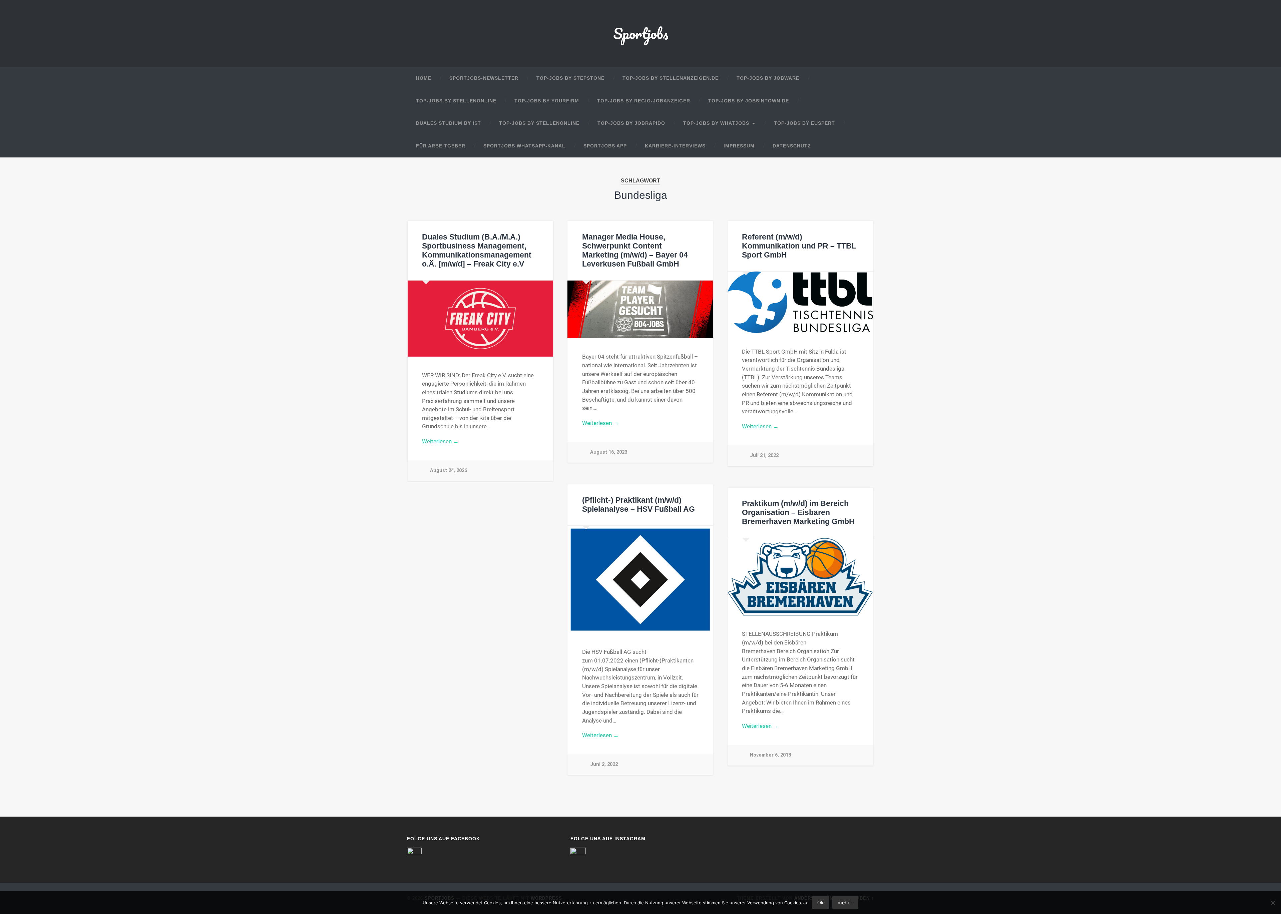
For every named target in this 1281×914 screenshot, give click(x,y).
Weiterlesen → (440, 441)
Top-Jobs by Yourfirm (546, 100)
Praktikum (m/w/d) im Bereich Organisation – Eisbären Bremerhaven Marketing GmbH (798, 512)
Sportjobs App (605, 145)
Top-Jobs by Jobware (768, 78)
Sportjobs (640, 33)
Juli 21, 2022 (764, 455)
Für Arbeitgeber (440, 145)
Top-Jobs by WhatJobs (716, 123)
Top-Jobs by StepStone (570, 78)
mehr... (845, 902)
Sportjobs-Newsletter (483, 78)
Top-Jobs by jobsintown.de (748, 100)
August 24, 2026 (448, 470)
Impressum (739, 145)
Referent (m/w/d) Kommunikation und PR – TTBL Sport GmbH (799, 246)
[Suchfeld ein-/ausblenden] (862, 146)
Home (423, 78)
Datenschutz (792, 145)
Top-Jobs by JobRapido (631, 123)
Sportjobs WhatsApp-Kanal (524, 145)
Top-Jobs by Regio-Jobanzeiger (643, 100)
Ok (820, 902)
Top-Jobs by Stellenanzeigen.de (670, 78)
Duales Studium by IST (448, 123)
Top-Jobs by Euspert (804, 123)
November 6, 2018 (770, 755)
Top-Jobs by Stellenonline (456, 100)
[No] (1272, 902)
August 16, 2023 (608, 452)
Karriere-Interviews (675, 145)
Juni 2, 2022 (604, 764)
